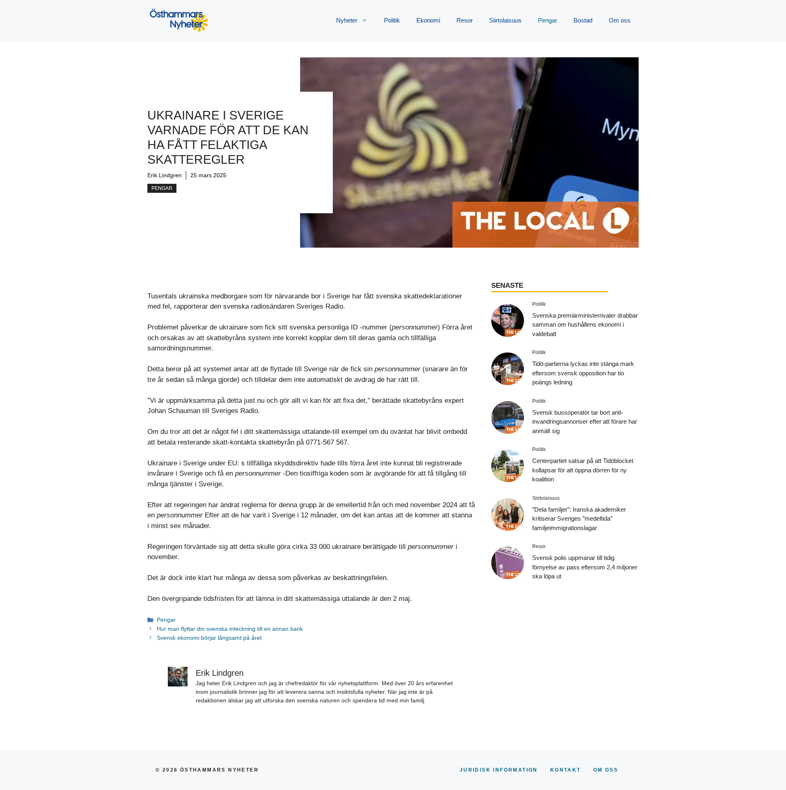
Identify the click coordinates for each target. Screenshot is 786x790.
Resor (464, 20)
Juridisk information (499, 770)
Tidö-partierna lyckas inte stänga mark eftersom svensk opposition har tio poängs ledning (583, 373)
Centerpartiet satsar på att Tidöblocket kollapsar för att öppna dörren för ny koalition (582, 470)
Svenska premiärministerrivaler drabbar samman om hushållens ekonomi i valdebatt (585, 324)
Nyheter (346, 20)
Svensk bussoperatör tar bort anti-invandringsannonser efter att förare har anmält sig (584, 421)
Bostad (583, 20)
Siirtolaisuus (505, 20)
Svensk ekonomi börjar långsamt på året (209, 637)
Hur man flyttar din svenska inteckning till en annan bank (230, 628)
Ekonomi (428, 20)
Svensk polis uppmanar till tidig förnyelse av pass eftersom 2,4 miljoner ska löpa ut (584, 567)
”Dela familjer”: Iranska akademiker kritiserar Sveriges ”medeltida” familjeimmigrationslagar (579, 518)
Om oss (619, 20)
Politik (392, 20)
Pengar (547, 20)
